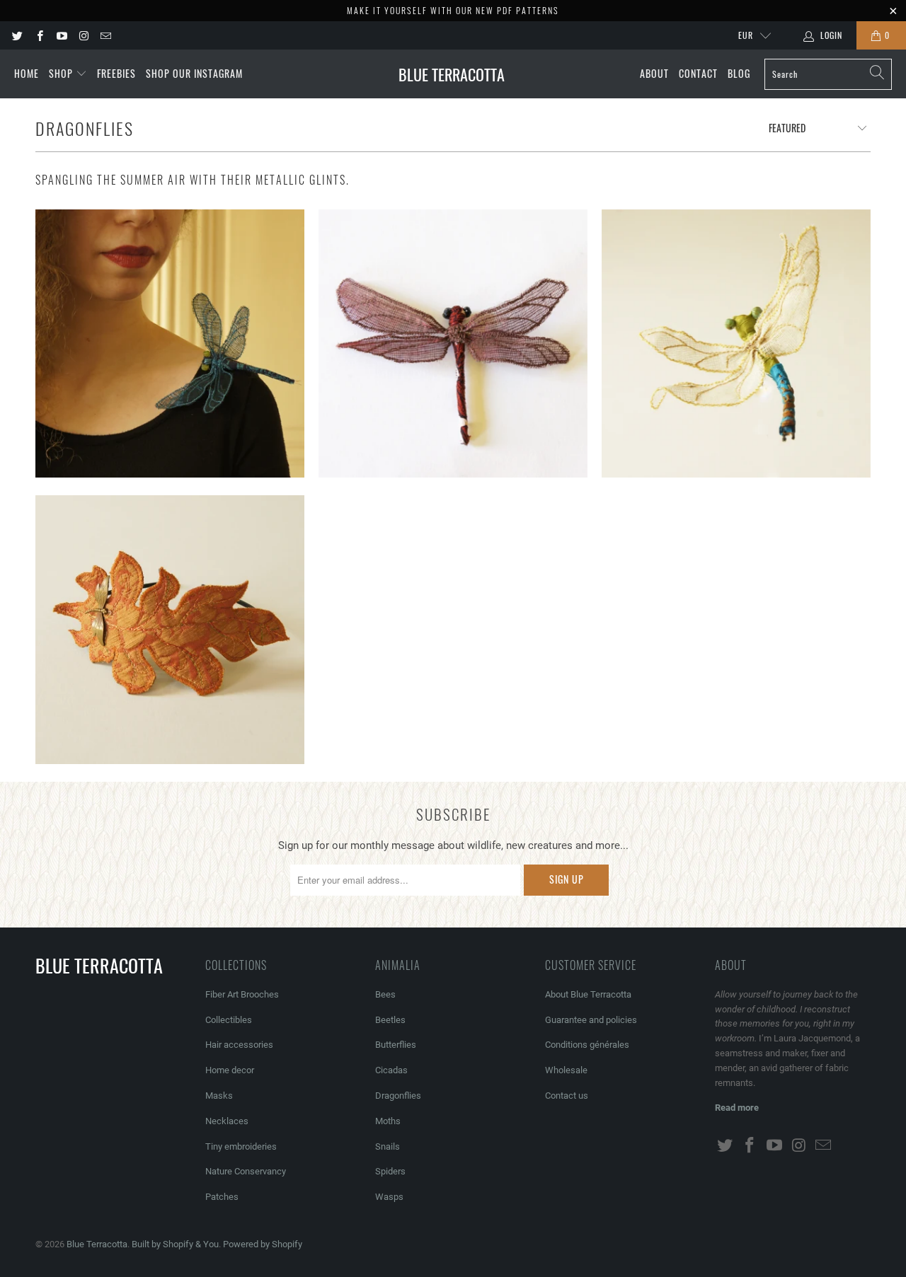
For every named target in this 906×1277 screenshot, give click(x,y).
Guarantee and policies (591, 1020)
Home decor (229, 1070)
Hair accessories (239, 1044)
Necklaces (226, 1121)
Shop (62, 73)
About (654, 73)
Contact (698, 73)
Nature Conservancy (245, 1171)
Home (26, 73)
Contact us (566, 1095)
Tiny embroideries (241, 1146)
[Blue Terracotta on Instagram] (83, 35)
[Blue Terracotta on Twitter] (17, 35)
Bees (385, 994)
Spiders (390, 1171)
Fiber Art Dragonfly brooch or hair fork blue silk (169, 343)
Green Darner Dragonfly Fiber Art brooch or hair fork (736, 343)
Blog (739, 73)
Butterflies (395, 1044)
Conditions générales (587, 1044)
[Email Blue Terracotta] (105, 35)
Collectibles (228, 1020)
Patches (222, 1196)
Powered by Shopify (262, 1244)
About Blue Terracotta (588, 994)
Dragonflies (398, 1095)
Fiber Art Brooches (242, 994)
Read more (737, 1107)
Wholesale (566, 1070)
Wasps (389, 1196)
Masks (219, 1095)
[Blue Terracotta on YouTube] (61, 35)
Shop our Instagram (194, 73)
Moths (388, 1121)
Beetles (390, 1020)
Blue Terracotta (97, 1244)
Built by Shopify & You (175, 1244)
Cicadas (391, 1070)
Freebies (116, 73)
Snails (387, 1146)
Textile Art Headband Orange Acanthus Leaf (169, 629)
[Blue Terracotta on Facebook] (39, 35)
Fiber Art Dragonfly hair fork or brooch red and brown (453, 343)
